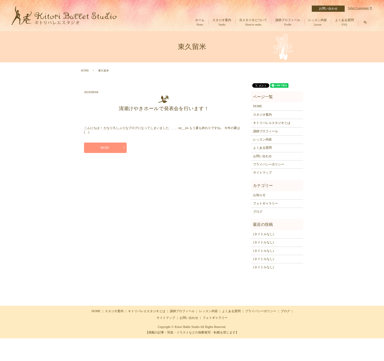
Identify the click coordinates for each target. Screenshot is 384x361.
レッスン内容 (317, 22)
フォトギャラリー (265, 203)
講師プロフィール (287, 22)
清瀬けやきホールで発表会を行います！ (164, 108)
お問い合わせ (328, 8)
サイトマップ (262, 172)
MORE (104, 147)
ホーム (199, 22)
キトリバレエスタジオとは (271, 123)
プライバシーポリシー (268, 164)
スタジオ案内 (221, 22)
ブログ (257, 211)
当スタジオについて (253, 22)
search (365, 22)
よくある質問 (344, 22)
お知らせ (259, 195)
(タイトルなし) (263, 234)
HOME (85, 70)
